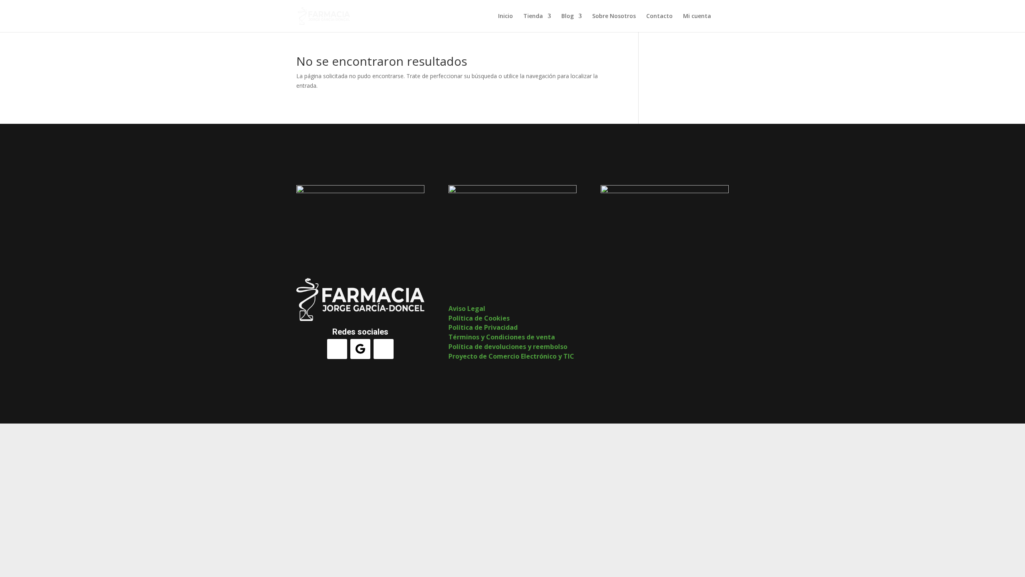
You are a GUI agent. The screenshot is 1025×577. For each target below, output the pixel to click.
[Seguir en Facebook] (337, 349)
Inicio (505, 16)
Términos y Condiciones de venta (501, 337)
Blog (567, 16)
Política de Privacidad (483, 327)
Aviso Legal (466, 308)
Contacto (659, 16)
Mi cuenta (697, 16)
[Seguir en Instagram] (384, 349)
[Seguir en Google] (360, 349)
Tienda (533, 16)
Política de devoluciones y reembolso (507, 346)
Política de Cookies (479, 318)
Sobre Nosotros (614, 16)
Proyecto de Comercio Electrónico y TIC (511, 356)
